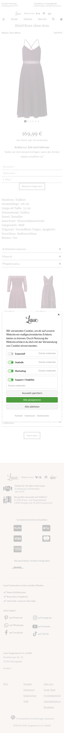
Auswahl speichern (32, 392)
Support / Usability (24, 379)
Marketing (20, 371)
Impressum (30, 415)
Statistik (19, 362)
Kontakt (19, 415)
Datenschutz (43, 415)
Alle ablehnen (32, 406)
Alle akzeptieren (32, 399)
